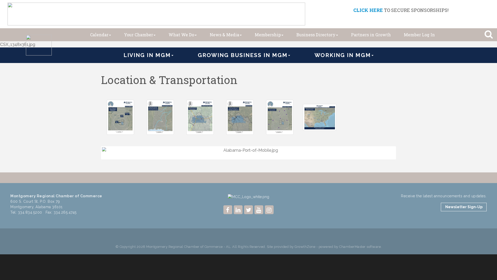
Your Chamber (138, 34)
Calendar (99, 34)
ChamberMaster (352, 246)
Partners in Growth (371, 34)
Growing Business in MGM (243, 55)
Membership (268, 34)
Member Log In (419, 34)
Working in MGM (343, 55)
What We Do (181, 34)
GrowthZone (305, 246)
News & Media (224, 34)
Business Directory (315, 34)
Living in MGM (147, 55)
